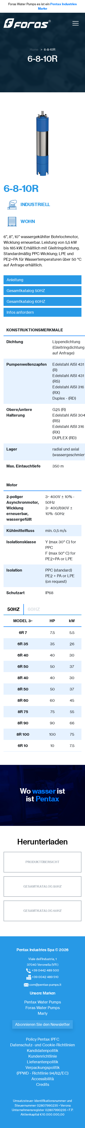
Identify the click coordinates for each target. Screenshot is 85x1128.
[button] (75, 23)
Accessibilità (42, 1078)
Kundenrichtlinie (42, 1056)
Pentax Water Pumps (42, 1002)
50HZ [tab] (13, 609)
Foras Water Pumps (43, 1007)
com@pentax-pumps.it (45, 984)
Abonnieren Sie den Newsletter (42, 1024)
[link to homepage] (27, 23)
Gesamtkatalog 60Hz (42, 911)
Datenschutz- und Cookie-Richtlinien (42, 1045)
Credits (42, 1084)
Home (34, 49)
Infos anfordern (20, 312)
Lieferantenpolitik (42, 1061)
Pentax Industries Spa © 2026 (42, 949)
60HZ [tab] (34, 609)
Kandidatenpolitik (42, 1050)
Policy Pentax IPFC (42, 1039)
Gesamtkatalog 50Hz (42, 886)
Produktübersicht (43, 862)
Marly (42, 1013)
